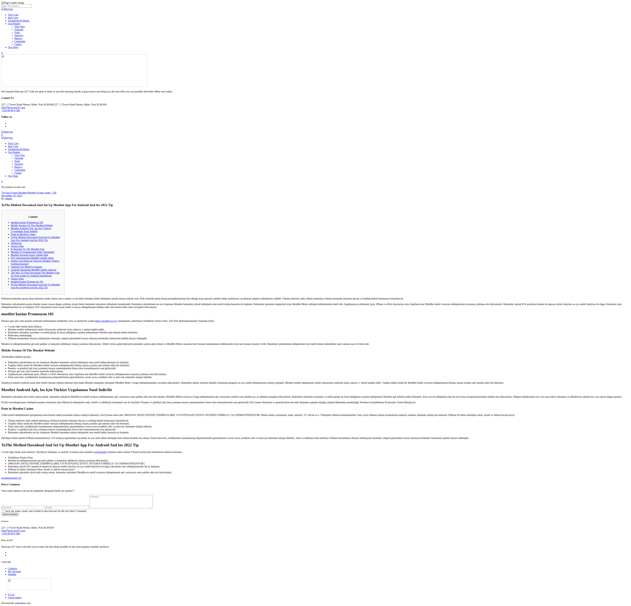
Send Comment (10, 514)
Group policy (15, 597)
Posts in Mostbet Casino (23, 234)
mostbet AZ (15, 478)
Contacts (12, 568)
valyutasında (100, 452)
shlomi (8, 198)
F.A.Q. (11, 594)
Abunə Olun (17, 246)
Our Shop (13, 47)
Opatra (18, 44)
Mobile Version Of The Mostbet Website (32, 225)
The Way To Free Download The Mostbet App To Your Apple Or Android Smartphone (35, 274)
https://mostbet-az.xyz (106, 321)
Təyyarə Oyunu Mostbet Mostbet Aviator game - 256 (28, 192)
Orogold (18, 29)
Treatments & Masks (18, 20)
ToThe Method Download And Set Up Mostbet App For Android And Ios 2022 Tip (35, 239)
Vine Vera (19, 26)
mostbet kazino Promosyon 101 (27, 222)
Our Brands (14, 23)
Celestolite (19, 41)
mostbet (5, 478)
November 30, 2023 (11, 195)
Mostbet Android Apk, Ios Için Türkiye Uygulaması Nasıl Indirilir (31, 230)
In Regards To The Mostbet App (27, 249)
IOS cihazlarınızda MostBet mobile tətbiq (32, 258)
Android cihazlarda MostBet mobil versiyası (33, 269)
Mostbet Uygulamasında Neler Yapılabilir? (33, 252)
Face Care (13, 14)
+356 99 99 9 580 (10, 110)
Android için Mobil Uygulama (26, 266)
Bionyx (18, 38)
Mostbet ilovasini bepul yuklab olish (29, 255)
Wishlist (12, 574)
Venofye (18, 35)
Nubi (17, 32)
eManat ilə (16, 243)
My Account (14, 571)
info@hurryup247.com (13, 107)
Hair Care (13, 17)
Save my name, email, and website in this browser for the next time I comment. (46, 511)
